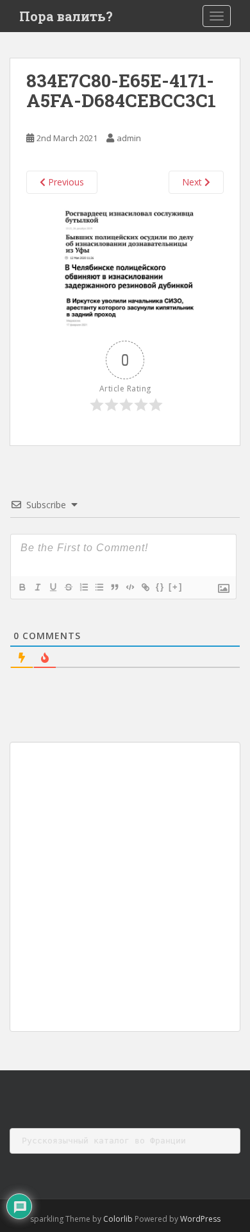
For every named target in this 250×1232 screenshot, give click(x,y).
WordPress (200, 1218)
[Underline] (52, 587)
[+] (176, 587)
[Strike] (68, 587)
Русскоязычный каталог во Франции (104, 1140)
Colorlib (118, 1218)
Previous (65, 182)
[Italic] (37, 587)
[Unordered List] (98, 587)
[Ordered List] (83, 587)
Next (193, 182)
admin (129, 138)
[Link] (145, 587)
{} (160, 587)
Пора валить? (66, 16)
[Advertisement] (125, 887)
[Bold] (21, 587)
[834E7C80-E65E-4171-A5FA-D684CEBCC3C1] (125, 267)
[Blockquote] (114, 587)
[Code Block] (129, 587)
